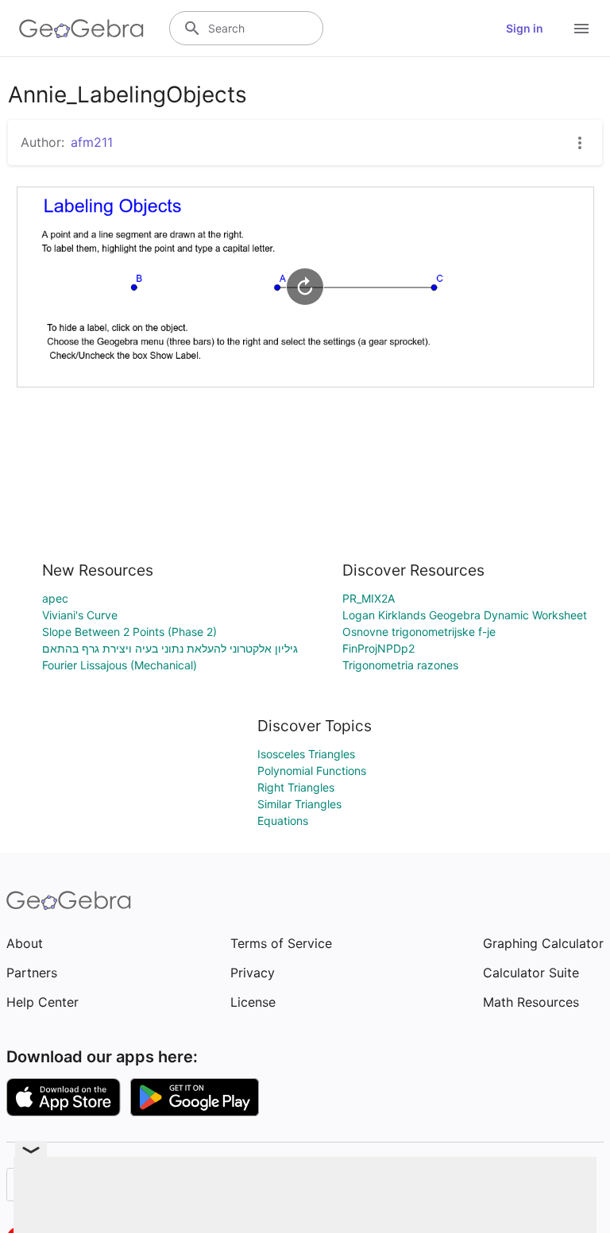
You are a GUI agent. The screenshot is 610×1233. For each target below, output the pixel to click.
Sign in (524, 28)
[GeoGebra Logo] (81, 28)
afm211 (92, 142)
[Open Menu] (581, 28)
